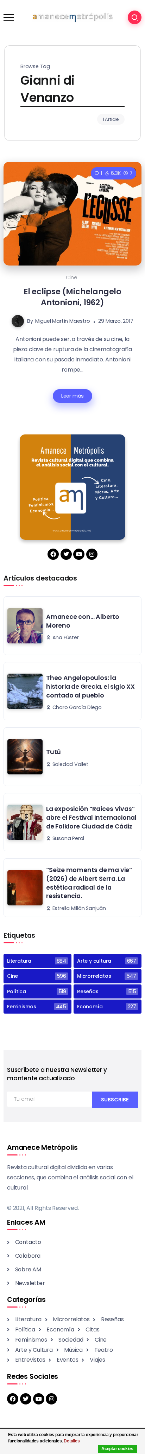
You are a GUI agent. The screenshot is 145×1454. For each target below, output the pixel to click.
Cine (71, 277)
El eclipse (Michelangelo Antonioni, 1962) (72, 297)
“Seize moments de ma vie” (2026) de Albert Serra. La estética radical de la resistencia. (89, 883)
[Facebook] (53, 554)
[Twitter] (66, 554)
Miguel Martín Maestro (62, 321)
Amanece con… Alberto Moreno (82, 621)
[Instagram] (91, 554)
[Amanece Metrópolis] (72, 17)
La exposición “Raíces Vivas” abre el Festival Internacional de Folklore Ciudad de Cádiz (91, 817)
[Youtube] (78, 554)
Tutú (53, 752)
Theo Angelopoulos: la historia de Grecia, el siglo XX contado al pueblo (90, 686)
